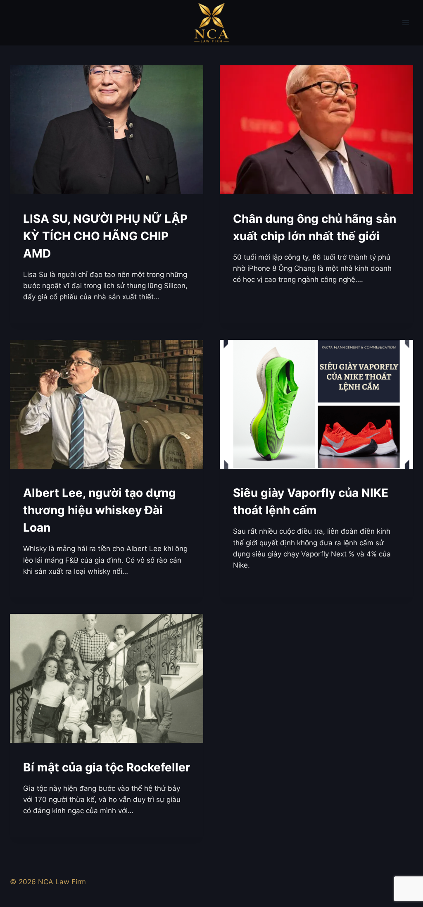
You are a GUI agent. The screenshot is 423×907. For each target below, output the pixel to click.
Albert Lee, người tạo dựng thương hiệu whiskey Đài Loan (99, 510)
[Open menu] (405, 22)
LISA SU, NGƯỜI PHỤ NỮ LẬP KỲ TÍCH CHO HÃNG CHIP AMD (105, 236)
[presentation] (106, 129)
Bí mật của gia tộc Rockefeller (106, 767)
